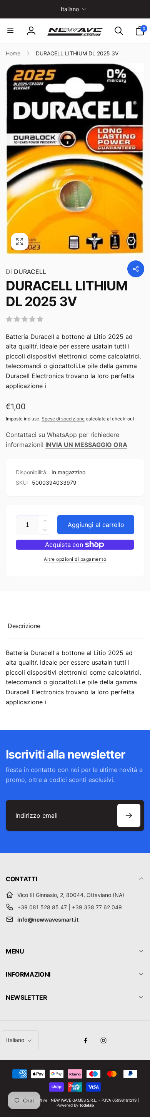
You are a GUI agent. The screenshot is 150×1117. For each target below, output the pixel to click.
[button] (10, 30)
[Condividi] (135, 268)
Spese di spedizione (63, 419)
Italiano (70, 9)
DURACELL (26, 271)
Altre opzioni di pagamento (75, 559)
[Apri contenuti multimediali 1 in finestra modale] (75, 159)
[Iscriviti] (128, 815)
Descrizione (24, 626)
